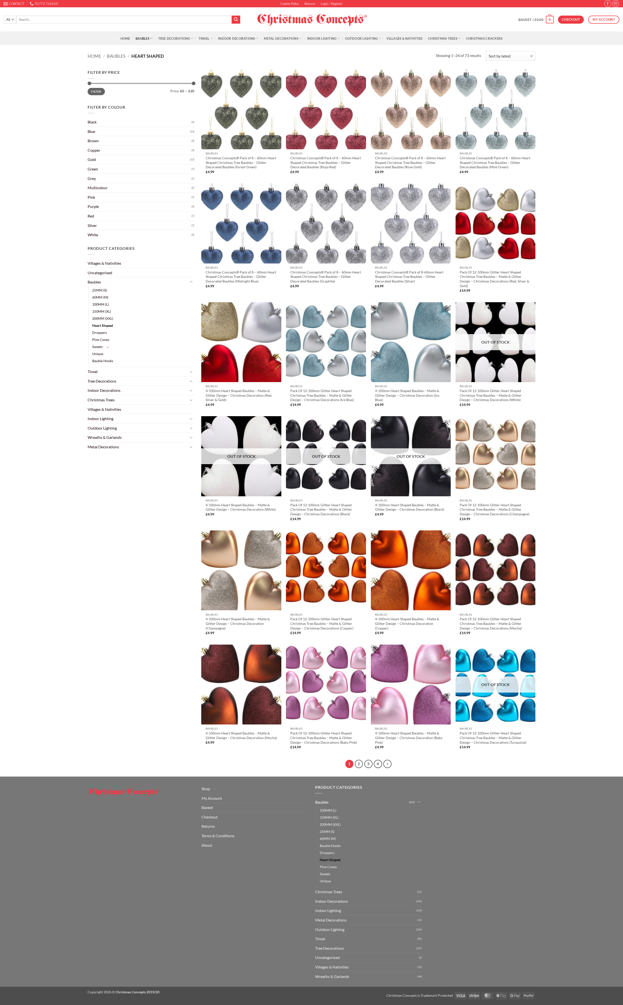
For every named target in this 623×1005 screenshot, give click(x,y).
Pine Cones (100, 340)
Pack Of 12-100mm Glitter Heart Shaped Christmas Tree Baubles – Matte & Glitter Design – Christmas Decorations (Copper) (321, 623)
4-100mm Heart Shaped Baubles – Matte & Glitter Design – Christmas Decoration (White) (241, 507)
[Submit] (236, 20)
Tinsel (204, 38)
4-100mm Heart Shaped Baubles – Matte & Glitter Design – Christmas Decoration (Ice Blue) (407, 395)
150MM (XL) (101, 311)
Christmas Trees (442, 38)
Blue (91, 131)
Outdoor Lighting (361, 38)
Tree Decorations (174, 38)
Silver (92, 225)
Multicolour (98, 187)
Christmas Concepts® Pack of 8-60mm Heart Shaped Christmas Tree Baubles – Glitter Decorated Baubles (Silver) (409, 276)
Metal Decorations (281, 38)
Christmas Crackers (484, 38)
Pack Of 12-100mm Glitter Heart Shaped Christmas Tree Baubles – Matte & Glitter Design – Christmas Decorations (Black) (321, 509)
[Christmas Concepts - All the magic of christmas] (311, 19)
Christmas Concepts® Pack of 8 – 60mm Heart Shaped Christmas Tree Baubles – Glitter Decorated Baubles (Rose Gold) (410, 162)
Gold (92, 159)
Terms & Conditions (218, 835)
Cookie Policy (289, 4)
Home (125, 38)
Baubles (142, 38)
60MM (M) (100, 297)
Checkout (210, 817)
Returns (309, 4)
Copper (94, 150)
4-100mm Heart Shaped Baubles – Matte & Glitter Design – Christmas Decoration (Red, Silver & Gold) (239, 395)
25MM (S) (99, 290)
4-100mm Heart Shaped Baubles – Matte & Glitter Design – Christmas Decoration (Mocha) (241, 735)
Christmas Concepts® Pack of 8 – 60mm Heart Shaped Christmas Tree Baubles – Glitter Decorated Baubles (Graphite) (325, 276)
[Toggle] (191, 282)
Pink (91, 197)
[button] (332, 3)
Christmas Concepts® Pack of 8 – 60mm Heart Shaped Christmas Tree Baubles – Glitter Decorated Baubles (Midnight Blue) (241, 276)
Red (91, 216)
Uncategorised (100, 272)
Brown (93, 140)
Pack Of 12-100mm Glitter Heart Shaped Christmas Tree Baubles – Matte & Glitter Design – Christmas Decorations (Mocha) (491, 623)
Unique (97, 354)
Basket (207, 807)
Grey (92, 178)
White (93, 234)
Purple (93, 206)
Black (92, 122)
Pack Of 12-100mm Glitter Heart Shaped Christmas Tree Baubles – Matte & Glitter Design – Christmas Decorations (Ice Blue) (322, 395)
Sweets (97, 347)
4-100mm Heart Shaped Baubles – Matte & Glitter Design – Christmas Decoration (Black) (409, 507)
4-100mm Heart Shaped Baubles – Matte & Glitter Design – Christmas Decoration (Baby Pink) (408, 737)
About (207, 845)
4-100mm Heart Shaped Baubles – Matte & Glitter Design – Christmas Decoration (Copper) (407, 623)
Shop (206, 788)
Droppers (99, 332)
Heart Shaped (102, 325)
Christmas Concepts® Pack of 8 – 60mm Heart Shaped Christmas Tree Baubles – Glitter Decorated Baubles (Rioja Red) (325, 162)
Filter (96, 91)
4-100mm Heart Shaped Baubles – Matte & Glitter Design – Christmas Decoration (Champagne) (238, 623)
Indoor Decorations (236, 38)
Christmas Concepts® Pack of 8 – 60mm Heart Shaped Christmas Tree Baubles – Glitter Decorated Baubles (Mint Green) (495, 162)
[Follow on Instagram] (615, 3)
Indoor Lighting (322, 38)
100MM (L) (100, 304)
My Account (212, 798)
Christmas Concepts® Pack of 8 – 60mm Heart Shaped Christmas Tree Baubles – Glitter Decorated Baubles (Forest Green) (241, 162)
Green (93, 169)
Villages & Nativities (404, 38)
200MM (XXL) (102, 318)
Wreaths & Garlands (105, 437)
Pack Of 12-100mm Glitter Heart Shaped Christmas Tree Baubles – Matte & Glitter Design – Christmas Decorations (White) (491, 395)
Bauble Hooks (102, 361)
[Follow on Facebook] (607, 3)
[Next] (387, 764)
